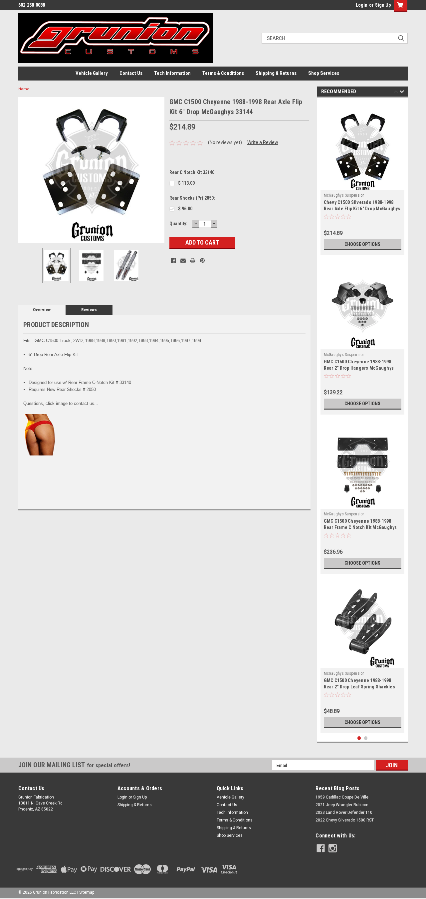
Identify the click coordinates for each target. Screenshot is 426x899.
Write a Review (262, 142)
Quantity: (178, 223)
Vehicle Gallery (92, 73)
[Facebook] (173, 260)
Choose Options (362, 244)
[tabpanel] (362, 178)
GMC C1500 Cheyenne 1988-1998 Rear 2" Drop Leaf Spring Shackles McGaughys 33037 (359, 687)
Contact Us (130, 73)
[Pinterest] (202, 260)
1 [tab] (359, 738)
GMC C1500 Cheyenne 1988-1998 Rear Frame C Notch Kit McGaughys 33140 (360, 527)
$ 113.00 (186, 183)
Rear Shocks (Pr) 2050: (192, 198)
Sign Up (383, 5)
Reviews (89, 309)
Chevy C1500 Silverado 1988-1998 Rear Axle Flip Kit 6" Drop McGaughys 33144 (362, 209)
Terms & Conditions (223, 73)
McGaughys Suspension (344, 195)
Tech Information (172, 73)
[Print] (192, 260)
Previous (25, 170)
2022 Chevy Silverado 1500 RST (345, 820)
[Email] (183, 260)
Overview (42, 309)
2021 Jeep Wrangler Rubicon (342, 805)
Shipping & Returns (276, 73)
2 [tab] (366, 738)
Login (361, 5)
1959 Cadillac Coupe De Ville (342, 797)
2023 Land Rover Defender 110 (344, 812)
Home (23, 89)
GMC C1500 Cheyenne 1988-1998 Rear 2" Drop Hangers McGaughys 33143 (359, 368)
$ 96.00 (185, 208)
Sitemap (86, 892)
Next (157, 170)
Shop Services (323, 73)
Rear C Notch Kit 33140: (192, 172)
